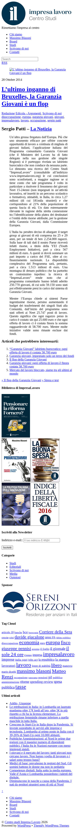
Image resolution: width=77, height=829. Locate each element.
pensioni (43, 677)
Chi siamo (15, 34)
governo (35, 649)
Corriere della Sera (55, 632)
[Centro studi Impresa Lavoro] (36, 24)
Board (13, 41)
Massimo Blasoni (20, 38)
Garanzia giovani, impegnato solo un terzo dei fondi (41, 356)
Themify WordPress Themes (51, 825)
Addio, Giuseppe (20, 703)
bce (25, 632)
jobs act (33, 659)
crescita (5, 637)
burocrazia (33, 632)
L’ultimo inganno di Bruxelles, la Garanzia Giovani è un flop (32, 96)
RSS (4, 62)
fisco (65, 642)
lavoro (25, 120)
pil (50, 677)
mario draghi (9, 671)
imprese (8, 659)
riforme (24, 682)
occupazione (38, 120)
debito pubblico (63, 637)
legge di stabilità (41, 665)
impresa (37, 655)
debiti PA (50, 637)
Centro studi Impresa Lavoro (22, 822)
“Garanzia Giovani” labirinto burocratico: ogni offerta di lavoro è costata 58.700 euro (38, 350)
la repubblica (46, 659)
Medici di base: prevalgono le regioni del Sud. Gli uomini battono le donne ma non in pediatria (40, 765)
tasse (20, 687)
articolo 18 (8, 632)
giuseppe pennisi (16, 648)
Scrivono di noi (19, 48)
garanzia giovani (42, 117)
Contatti (14, 52)
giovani (59, 117)
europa (26, 117)
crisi (11, 637)
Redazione (8, 113)
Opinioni (15, 577)
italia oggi (21, 659)
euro (42, 643)
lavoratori (8, 666)
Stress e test (50, 380)
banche (18, 632)
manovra (67, 665)
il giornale (57, 649)
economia (29, 642)
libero (56, 665)
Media (13, 573)
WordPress (24, 825)
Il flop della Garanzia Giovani (28, 359)
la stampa (62, 659)
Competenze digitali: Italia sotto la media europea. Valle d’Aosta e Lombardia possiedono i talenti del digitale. (40, 774)
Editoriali (15, 566)
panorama (33, 677)
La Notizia (41, 128)
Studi (12, 45)
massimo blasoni (34, 671)
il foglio (44, 649)
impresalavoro (10, 120)
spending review (41, 682)
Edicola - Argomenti (28, 113)
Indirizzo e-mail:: (12, 540)
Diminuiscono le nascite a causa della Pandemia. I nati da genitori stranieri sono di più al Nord (40, 782)
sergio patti (54, 120)
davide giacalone (29, 636)
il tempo (28, 655)
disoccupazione (11, 117)
